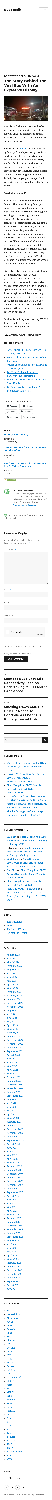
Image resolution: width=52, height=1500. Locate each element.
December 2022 (15, 1040)
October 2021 (13, 1092)
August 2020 (13, 1144)
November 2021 (15, 1088)
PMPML (11, 1410)
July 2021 (11, 1103)
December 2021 (15, 1084)
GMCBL (11, 1370)
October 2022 (14, 1047)
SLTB (9, 1429)
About (7, 1471)
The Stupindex (14, 921)
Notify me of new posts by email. (18, 654)
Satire (10, 1422)
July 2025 (11, 973)
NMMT (10, 1407)
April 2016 (12, 1255)
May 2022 (12, 1066)
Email (8, 602)
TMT (9, 1444)
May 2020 (12, 1155)
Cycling (11, 1347)
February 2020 (14, 1166)
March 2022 (13, 1073)
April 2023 (12, 1025)
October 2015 (13, 1277)
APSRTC (11, 1325)
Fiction (10, 1362)
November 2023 (15, 1006)
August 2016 (13, 1240)
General (31, 515)
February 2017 (14, 1218)
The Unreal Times (16, 929)
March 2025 (13, 988)
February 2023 (14, 1032)
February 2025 (14, 992)
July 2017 (11, 1199)
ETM (9, 1359)
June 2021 (12, 1107)
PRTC (10, 1414)
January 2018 (13, 1177)
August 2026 (13, 954)
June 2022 (12, 1062)
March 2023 (13, 1029)
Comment (10, 549)
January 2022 (14, 1081)
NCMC (10, 1403)
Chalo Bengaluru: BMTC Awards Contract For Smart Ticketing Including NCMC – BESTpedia (24, 885)
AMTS (10, 1321)
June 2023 (12, 1018)
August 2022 (13, 1055)
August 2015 (13, 1285)
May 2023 (12, 1021)
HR (8, 1373)
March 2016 (13, 1259)
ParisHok (12, 870)
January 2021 (13, 1125)
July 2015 (11, 1288)
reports (22, 148)
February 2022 (14, 1077)
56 (8, 1310)
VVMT (10, 1459)
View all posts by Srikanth (24, 505)
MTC (9, 1396)
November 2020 (15, 1133)
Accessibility (14, 1314)
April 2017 (12, 1210)
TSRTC (10, 1455)
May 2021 (11, 1110)
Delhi (10, 1351)
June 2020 (12, 1151)
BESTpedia (13, 10)
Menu (44, 10)
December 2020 (15, 1129)
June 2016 (12, 1248)
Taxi (9, 1433)
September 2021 (15, 1095)
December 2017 (15, 1181)
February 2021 (14, 1121)
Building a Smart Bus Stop (16, 434)
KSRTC (10, 1381)
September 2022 (15, 1051)
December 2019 (15, 1173)
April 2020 (12, 1159)
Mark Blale (13, 859)
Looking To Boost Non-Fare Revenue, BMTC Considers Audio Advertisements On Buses (26, 778)
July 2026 (11, 958)
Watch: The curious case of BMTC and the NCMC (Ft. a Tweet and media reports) (27, 767)
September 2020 (15, 1140)
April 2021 (12, 1114)
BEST (9, 925)
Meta (9, 1385)
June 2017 (11, 1203)
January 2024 (14, 999)
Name (7, 589)
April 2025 (12, 984)
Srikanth (11, 515)
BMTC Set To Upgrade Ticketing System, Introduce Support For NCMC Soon (27, 896)
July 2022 (11, 1058)
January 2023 (13, 1036)
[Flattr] (26, 480)
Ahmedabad (13, 1318)
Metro (10, 1388)
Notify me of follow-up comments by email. (22, 646)
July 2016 (11, 1244)
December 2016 (15, 1225)
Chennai (11, 1340)
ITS (18, 518)
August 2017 (13, 1196)
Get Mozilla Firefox (17, 933)
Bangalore (12, 1329)
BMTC (10, 1336)
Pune (9, 1418)
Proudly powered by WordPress (30, 1495)
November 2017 (15, 1185)
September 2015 (15, 1281)
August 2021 (13, 1099)
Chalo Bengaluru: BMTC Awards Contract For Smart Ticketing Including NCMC (24, 789)
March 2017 (13, 1214)
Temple (11, 1436)
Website (8, 615)
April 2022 (12, 1069)
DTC (9, 1355)
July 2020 (12, 1147)
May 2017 (11, 1207)
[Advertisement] (26, 46)
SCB (9, 1425)
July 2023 (11, 1014)
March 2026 (13, 962)
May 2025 (12, 980)
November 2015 (15, 1274)
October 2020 (14, 1136)
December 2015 (15, 1270)
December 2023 (15, 1003)
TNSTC (10, 1448)
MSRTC (11, 1392)
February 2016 (14, 1262)
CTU (9, 1344)
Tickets (11, 1440)
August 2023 (13, 1010)
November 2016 (15, 1229)
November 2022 (15, 1043)
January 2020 (14, 1170)
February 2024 (14, 995)
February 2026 (14, 966)
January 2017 (13, 1222)
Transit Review (15, 1451)
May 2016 (11, 1251)
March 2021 (13, 1118)
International (14, 1377)
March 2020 (13, 1162)
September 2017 (15, 1192)
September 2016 (15, 1236)
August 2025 (13, 969)
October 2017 (13, 1188)
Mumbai (11, 1399)
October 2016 (13, 1233)
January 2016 (13, 1266)
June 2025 (12, 977)
